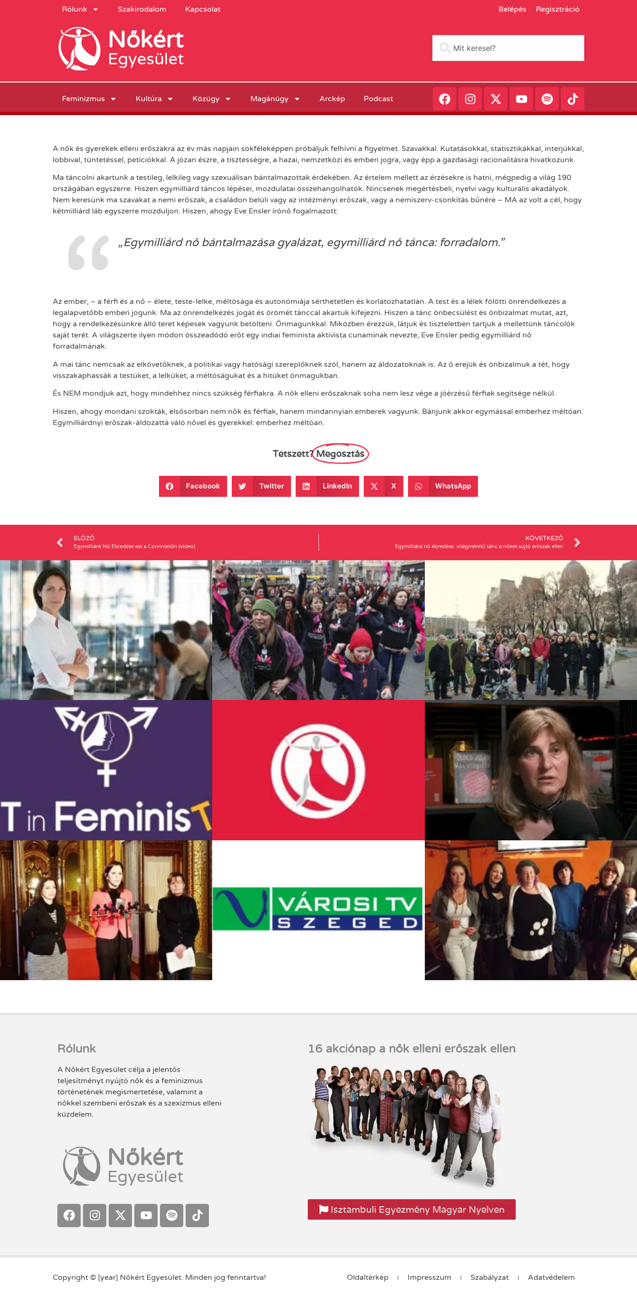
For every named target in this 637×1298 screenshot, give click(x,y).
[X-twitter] (495, 98)
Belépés (512, 9)
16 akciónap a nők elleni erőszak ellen (412, 1049)
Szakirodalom (142, 9)
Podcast (378, 98)
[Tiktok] (572, 98)
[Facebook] (444, 98)
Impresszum (429, 1277)
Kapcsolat (203, 9)
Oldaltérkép (367, 1277)
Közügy (206, 98)
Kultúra (149, 98)
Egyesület (146, 59)
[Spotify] (547, 98)
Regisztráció (558, 9)
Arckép (332, 98)
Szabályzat (490, 1277)
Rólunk (74, 9)
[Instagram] (470, 98)
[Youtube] (521, 98)
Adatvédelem (551, 1277)
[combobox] (508, 48)
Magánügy (269, 98)
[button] (193, 486)
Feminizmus (83, 98)
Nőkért (146, 40)
